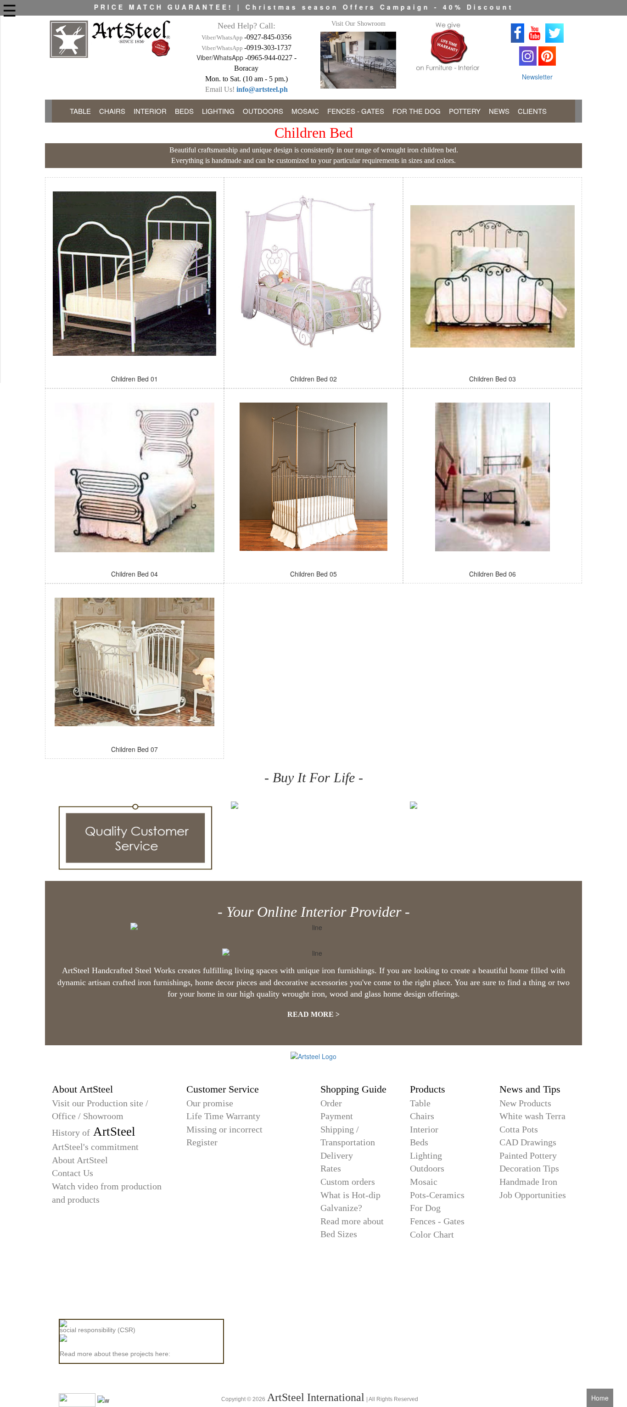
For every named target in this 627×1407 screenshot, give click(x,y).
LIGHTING (218, 111)
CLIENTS (532, 111)
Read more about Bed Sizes (352, 1227)
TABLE (80, 111)
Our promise (209, 1103)
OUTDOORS (263, 111)
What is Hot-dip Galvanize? (350, 1201)
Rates (330, 1168)
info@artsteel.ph (262, 89)
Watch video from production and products (107, 1193)
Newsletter (537, 76)
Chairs (422, 1116)
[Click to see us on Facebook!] (517, 33)
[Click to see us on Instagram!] (528, 56)
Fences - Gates (437, 1221)
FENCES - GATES (355, 111)
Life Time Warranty (223, 1116)
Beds (419, 1142)
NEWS (499, 111)
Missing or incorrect (224, 1129)
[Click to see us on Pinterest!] (547, 56)
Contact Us (72, 1173)
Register (202, 1142)
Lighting (426, 1155)
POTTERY (465, 111)
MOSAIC (305, 111)
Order (331, 1103)
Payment (336, 1116)
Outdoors (427, 1168)
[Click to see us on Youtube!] (534, 33)
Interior (424, 1129)
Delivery (336, 1155)
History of (93, 1132)
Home (600, 1397)
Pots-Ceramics (437, 1195)
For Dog (425, 1208)
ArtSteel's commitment (95, 1147)
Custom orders (347, 1182)
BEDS (184, 111)
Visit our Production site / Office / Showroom (100, 1109)
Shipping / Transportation (347, 1136)
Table (420, 1103)
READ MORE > (313, 1014)
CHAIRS (112, 111)
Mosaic (423, 1182)
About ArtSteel (80, 1160)
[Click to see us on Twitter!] (554, 33)
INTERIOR (150, 111)
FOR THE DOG (416, 111)
